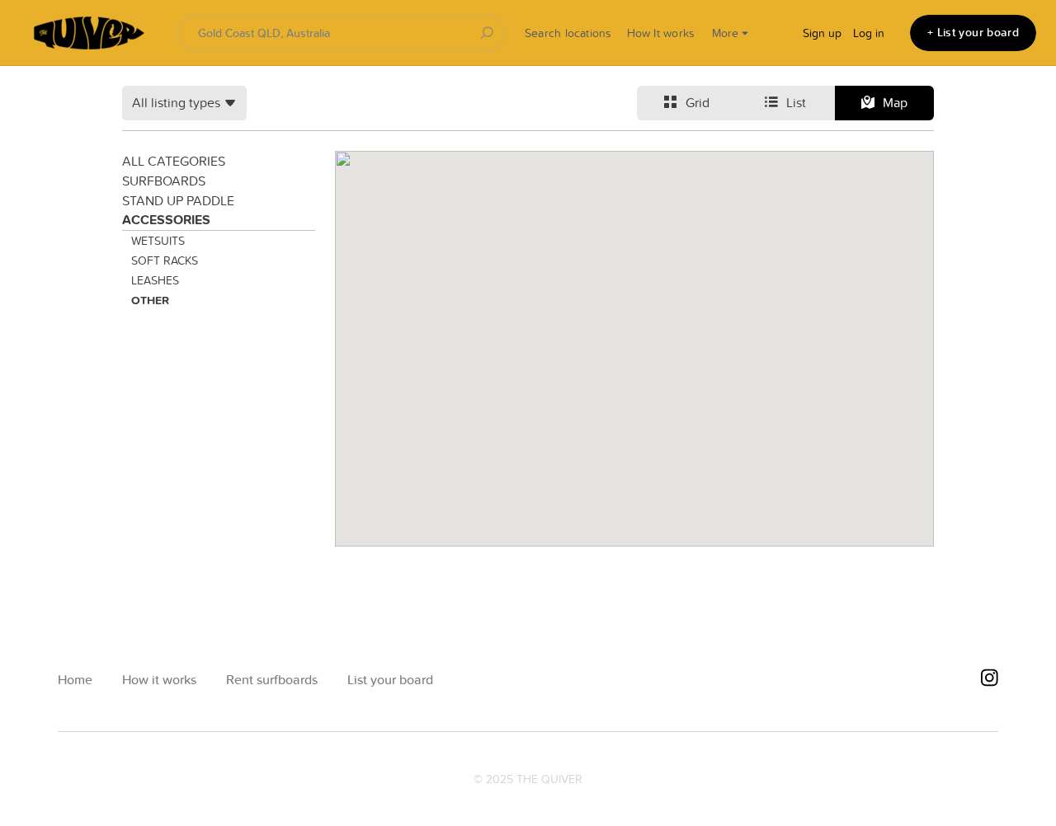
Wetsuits (158, 240)
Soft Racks (164, 260)
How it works (159, 679)
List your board (390, 679)
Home (75, 679)
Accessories (166, 219)
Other (150, 300)
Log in (868, 33)
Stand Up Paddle (178, 200)
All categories (173, 161)
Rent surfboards (272, 679)
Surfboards (163, 180)
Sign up (822, 33)
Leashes (155, 280)
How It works (661, 33)
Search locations (568, 33)
